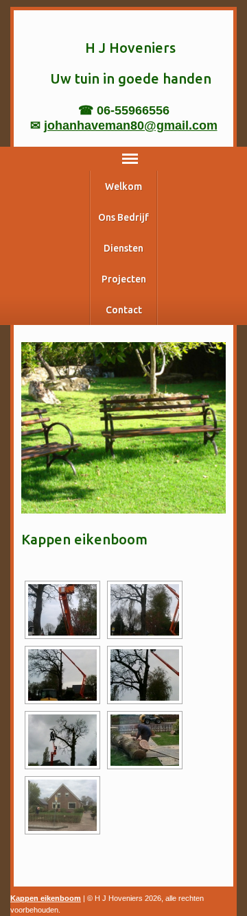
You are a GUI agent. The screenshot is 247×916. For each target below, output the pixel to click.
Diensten (123, 248)
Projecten (124, 279)
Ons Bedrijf (123, 217)
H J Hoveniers (130, 48)
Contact (124, 309)
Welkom (123, 186)
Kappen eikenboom (45, 898)
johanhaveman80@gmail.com (130, 125)
